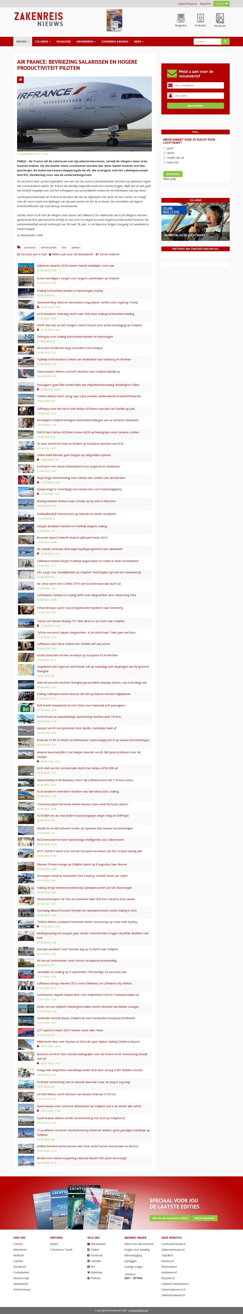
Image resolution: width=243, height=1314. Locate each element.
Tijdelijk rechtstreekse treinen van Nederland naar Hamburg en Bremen (84, 359)
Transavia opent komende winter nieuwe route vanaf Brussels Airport (82, 804)
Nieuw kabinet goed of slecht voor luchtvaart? (189, 141)
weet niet (172, 162)
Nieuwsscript (21, 1278)
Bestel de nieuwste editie (170, 1218)
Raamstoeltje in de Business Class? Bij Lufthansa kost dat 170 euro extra (85, 780)
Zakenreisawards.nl (173, 1295)
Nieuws (21, 41)
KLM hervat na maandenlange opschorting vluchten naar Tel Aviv (79, 716)
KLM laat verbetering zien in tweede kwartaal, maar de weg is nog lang (83, 1082)
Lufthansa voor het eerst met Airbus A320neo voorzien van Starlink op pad (86, 408)
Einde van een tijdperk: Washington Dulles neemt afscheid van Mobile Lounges (88, 1006)
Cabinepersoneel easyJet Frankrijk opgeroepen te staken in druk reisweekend (87, 561)
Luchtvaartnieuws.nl (173, 1244)
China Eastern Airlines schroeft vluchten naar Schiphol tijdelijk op (78, 371)
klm (64, 247)
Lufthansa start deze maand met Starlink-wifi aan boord (73, 644)
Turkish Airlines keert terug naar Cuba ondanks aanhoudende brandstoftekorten (89, 396)
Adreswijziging (133, 1255)
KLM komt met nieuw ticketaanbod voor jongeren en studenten (78, 466)
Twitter (95, 1249)
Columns (42, 41)
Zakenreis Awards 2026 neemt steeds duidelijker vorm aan (75, 265)
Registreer (205, 3)
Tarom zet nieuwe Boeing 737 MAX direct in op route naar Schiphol (80, 621)
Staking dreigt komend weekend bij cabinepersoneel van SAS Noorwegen (84, 887)
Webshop (96, 1272)
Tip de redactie (109, 254)
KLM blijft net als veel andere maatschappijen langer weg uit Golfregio (83, 815)
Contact (18, 1244)
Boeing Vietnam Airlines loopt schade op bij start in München (76, 501)
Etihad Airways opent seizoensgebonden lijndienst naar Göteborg (80, 608)
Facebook (97, 1255)
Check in (219, 3)
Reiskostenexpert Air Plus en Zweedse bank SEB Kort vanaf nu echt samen (86, 899)
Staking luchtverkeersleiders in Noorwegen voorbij (70, 290)
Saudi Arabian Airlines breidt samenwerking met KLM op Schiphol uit (81, 1118)
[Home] (38, 19)
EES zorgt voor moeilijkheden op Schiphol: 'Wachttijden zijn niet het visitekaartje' (89, 572)
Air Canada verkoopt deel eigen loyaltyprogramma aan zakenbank (79, 549)
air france (29, 247)
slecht (170, 153)
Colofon (18, 1261)
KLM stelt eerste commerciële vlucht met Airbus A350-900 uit (77, 768)
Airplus (54, 1244)
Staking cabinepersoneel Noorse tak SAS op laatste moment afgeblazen (84, 694)
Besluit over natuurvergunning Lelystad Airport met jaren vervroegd (81, 1158)
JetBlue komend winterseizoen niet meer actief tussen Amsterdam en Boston (87, 1146)
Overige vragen (133, 1266)
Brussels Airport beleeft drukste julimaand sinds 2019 (72, 537)
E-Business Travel (61, 1249)
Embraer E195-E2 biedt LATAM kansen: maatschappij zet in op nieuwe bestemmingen (93, 740)
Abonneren (85, 41)
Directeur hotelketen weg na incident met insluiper (70, 348)
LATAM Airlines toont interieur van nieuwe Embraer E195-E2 (76, 1094)
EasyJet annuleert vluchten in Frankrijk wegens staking (72, 526)
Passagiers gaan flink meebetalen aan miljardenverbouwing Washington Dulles (88, 385)
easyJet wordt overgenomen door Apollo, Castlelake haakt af (76, 728)
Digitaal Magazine (187, 3)
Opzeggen (130, 1261)
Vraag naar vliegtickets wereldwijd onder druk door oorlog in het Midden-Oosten (90, 1070)
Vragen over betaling (137, 1249)
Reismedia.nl (169, 1266)
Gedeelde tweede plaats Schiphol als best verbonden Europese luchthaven (86, 1018)
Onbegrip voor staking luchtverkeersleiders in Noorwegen (75, 336)
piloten (76, 247)
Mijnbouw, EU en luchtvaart (184, 235)
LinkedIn (96, 1261)
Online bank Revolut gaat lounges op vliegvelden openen (74, 455)
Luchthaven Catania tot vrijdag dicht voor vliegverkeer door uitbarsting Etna (86, 595)
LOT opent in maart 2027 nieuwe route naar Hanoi (70, 1030)
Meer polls (169, 179)
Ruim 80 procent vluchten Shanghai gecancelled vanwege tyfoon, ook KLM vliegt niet (92, 682)
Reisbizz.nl (167, 1261)
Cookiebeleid (21, 1272)
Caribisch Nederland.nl (175, 1284)
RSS (93, 1266)
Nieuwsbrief (20, 1284)
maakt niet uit (175, 157)
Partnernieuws (22, 1289)
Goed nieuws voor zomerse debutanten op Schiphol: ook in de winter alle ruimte (89, 1106)
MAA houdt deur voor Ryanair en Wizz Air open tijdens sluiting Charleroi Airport (88, 1041)
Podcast (96, 1278)
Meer (138, 41)
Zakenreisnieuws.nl (173, 1249)
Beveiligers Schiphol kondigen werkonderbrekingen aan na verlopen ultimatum (87, 420)
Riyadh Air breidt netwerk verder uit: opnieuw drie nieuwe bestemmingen (85, 828)
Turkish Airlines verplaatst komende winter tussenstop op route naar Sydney (87, 922)
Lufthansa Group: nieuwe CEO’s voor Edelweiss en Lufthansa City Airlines (84, 983)
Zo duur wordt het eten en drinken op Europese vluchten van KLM (80, 443)
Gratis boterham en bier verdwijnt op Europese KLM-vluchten (77, 655)
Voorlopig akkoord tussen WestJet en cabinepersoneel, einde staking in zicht (87, 910)
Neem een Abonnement (139, 1244)
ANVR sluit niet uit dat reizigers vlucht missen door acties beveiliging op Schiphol (89, 325)
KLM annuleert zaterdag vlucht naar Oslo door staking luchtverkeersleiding (85, 314)
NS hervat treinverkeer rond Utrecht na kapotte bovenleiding (77, 960)
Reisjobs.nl (167, 1278)
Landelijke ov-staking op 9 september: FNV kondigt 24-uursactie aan (81, 972)
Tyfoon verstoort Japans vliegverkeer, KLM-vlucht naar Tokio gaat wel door (86, 632)
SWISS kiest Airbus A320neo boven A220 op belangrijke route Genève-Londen (88, 432)
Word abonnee (205, 1218)
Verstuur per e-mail (33, 254)
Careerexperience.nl (173, 1289)
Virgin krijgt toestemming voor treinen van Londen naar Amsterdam (81, 478)
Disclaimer (19, 1266)
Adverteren (20, 1249)
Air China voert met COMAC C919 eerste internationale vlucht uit (79, 583)
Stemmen (173, 174)
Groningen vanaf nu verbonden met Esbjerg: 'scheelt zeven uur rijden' (82, 876)
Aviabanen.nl (169, 1272)
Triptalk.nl (167, 1255)
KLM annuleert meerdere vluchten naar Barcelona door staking (78, 791)
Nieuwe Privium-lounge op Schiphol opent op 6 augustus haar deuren (82, 864)
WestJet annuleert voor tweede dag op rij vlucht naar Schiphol (77, 949)
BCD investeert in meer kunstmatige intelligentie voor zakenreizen (80, 839)
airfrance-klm (48, 247)
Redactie (18, 1255)
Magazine (64, 41)
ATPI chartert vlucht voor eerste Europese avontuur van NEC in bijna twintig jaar (89, 851)
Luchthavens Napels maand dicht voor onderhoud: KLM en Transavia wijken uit (88, 995)
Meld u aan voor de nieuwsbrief (72, 254)
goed (170, 148)
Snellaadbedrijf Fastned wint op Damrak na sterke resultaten (76, 514)
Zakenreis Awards (115, 41)
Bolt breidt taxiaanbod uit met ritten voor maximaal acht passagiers (81, 705)
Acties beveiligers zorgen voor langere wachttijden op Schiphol (78, 278)
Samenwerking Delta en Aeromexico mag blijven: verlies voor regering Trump (87, 302)
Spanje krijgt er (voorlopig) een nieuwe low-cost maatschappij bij (79, 489)
